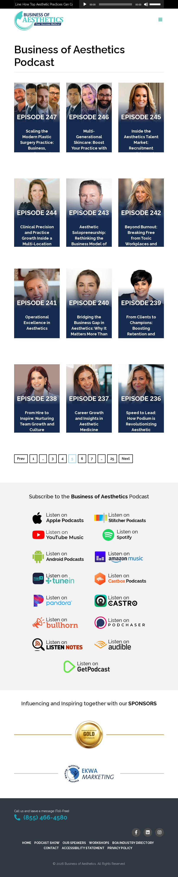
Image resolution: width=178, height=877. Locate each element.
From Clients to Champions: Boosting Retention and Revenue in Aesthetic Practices (141, 334)
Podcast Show (46, 843)
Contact (51, 848)
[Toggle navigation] (160, 20)
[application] (121, 4)
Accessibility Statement (83, 848)
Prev (21, 459)
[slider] (156, 4)
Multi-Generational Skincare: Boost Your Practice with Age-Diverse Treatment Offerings (89, 148)
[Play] (85, 4)
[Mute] (146, 4)
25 (112, 459)
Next (126, 459)
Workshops (99, 843)
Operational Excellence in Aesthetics (37, 323)
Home (26, 843)
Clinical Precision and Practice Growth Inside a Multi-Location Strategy (37, 238)
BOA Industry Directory (133, 843)
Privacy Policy (119, 848)
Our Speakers (74, 843)
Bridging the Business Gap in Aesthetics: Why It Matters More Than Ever (89, 328)
